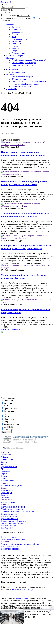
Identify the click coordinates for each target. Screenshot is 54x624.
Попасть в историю (9, 514)
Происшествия (18, 53)
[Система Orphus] (27, 450)
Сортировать (7, 18)
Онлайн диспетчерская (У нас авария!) (29, 60)
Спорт (14, 51)
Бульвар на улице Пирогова (13, 521)
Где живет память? (9, 518)
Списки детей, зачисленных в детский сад (20, 544)
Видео (4, 488)
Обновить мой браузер (22, 589)
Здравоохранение (19, 39)
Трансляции (11, 88)
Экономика (17, 27)
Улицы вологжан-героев (22, 77)
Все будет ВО (7, 528)
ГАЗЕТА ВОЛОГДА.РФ (12, 485)
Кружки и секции (9, 537)
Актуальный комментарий (13, 507)
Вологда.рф (6, 2)
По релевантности (24, 18)
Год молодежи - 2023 (10, 546)
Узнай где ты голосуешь (22, 65)
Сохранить (6, 432)
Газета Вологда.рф (14, 55)
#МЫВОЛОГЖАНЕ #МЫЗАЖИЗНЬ (17, 511)
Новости (10, 25)
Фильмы (5, 497)
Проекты (10, 74)
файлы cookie (22, 598)
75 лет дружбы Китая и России (25, 84)
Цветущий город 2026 (21, 86)
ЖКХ (14, 36)
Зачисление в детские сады (24, 62)
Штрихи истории (19, 79)
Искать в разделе (8, 15)
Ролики (4, 495)
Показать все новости (10, 329)
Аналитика (6, 483)
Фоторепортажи (19, 72)
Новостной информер (11, 549)
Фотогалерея (12, 70)
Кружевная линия (9, 516)
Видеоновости (7, 490)
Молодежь (16, 41)
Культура (16, 48)
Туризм (15, 46)
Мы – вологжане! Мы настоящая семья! (29, 81)
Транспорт (16, 44)
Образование (17, 32)
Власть (15, 34)
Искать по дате (7, 10)
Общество (16, 29)
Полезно (10, 58)
